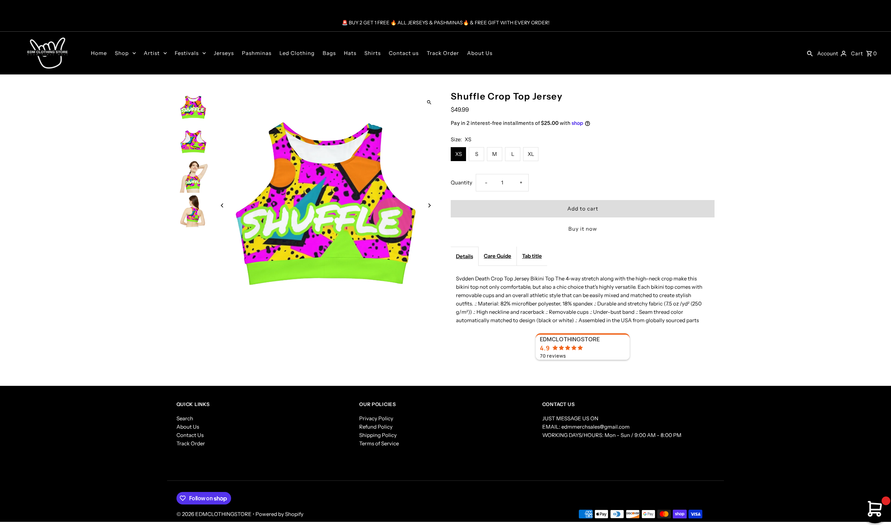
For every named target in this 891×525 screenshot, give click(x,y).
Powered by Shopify (279, 514)
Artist (152, 53)
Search (184, 418)
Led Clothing (297, 53)
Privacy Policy (376, 418)
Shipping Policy (378, 435)
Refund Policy (376, 426)
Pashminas (256, 53)
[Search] (809, 52)
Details (464, 256)
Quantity (461, 182)
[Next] (429, 205)
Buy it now (582, 228)
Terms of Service (379, 443)
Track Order (443, 53)
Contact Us (190, 435)
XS (458, 154)
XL (531, 154)
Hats (350, 53)
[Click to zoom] (429, 102)
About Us (479, 53)
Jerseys (224, 53)
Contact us (404, 53)
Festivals (187, 53)
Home (99, 53)
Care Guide (497, 256)
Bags (329, 53)
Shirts (372, 53)
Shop (122, 53)
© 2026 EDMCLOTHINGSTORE (214, 514)
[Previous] (222, 205)
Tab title (532, 256)
